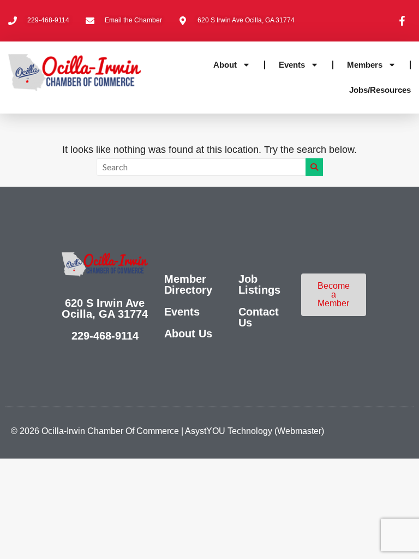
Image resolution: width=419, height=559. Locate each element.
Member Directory (188, 284)
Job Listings (259, 284)
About (225, 64)
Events (292, 64)
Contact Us (258, 317)
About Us (188, 334)
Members (364, 64)
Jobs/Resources (380, 89)
